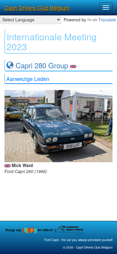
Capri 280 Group (42, 65)
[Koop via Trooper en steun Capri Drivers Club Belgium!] (45, 230)
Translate (107, 20)
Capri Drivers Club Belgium (37, 7)
